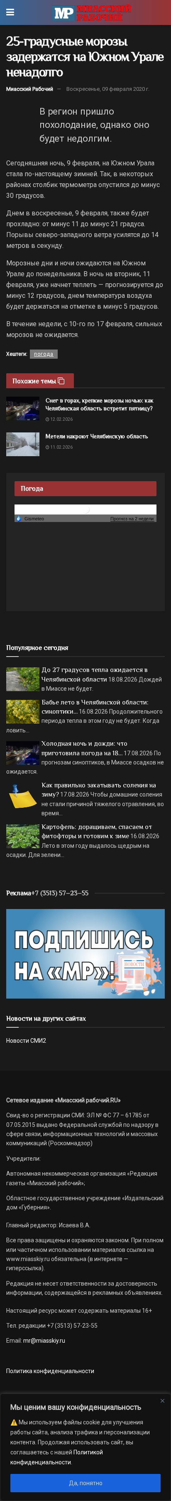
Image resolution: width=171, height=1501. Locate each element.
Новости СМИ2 (26, 1040)
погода (44, 354)
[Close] (162, 1401)
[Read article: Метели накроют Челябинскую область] (22, 444)
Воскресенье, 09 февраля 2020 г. (107, 89)
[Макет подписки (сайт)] (85, 953)
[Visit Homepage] (91, 12)
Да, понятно (86, 1483)
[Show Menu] (10, 12)
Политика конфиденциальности (50, 1371)
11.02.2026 (61, 447)
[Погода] (30, 518)
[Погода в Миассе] (85, 509)
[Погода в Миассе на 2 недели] (132, 519)
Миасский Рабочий (29, 89)
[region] (85, 1447)
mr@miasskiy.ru (43, 1340)
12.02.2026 (61, 419)
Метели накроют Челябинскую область (97, 436)
